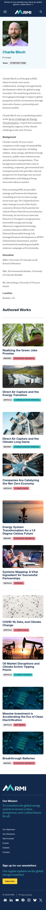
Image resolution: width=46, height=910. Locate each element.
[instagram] (29, 900)
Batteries (19, 725)
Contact (6, 852)
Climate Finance (22, 675)
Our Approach (9, 829)
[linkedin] (11, 900)
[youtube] (17, 900)
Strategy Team (18, 63)
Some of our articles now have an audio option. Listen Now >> (23, 3)
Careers (6, 848)
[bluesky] (34, 900)
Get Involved (8, 838)
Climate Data (21, 488)
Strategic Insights (24, 358)
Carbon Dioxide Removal (27, 400)
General (18, 583)
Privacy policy (25, 895)
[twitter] (40, 900)
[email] (5, 900)
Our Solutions (9, 834)
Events (6, 843)
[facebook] (23, 900)
